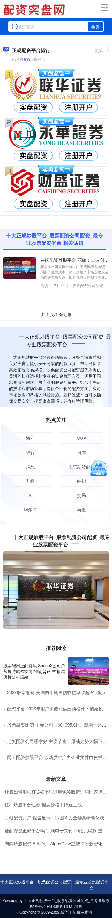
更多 (99, 50)
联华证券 (68, 912)
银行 (30, 452)
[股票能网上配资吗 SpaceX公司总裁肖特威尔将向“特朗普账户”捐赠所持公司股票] (88, 671)
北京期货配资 (81, 466)
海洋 (30, 438)
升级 (30, 481)
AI (30, 495)
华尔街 (30, 509)
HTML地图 (73, 906)
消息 (30, 466)
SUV (81, 438)
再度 (81, 509)
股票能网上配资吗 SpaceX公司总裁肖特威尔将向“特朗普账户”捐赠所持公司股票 (34, 671)
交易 (81, 495)
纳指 (81, 481)
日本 (81, 452)
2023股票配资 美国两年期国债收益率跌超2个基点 (56, 692)
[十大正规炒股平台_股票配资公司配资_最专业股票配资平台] (34, 9)
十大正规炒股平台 (17, 882)
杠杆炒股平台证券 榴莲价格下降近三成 (43, 804)
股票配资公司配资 (54, 882)
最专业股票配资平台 (91, 885)
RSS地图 (55, 906)
